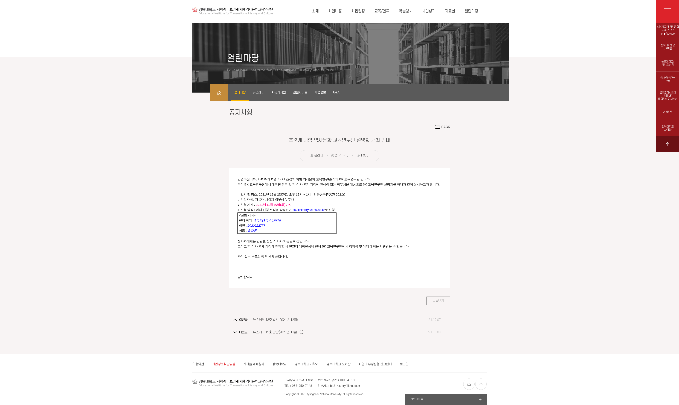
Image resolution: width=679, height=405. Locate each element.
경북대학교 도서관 (338, 364)
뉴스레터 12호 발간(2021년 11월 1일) (278, 332)
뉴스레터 (258, 92)
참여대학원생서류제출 (668, 47)
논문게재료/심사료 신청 (667, 63)
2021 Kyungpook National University (320, 394)
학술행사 (405, 11)
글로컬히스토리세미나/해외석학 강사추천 (667, 95)
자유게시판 (278, 92)
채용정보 (320, 92)
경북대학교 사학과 (307, 364)
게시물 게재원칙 (253, 364)
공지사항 (240, 92)
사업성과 (429, 11)
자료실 (450, 11)
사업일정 (358, 11)
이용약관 (198, 364)
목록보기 (438, 301)
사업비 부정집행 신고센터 (375, 364)
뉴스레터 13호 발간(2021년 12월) (275, 320)
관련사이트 (300, 92)
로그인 (404, 364)
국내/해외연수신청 (667, 79)
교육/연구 (381, 11)
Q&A (336, 92)
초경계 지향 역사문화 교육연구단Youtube (668, 30)
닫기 (667, 144)
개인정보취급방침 (223, 364)
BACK (445, 127)
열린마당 (471, 11)
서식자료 (667, 112)
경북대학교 (279, 364)
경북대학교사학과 (668, 128)
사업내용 (335, 11)
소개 (315, 11)
